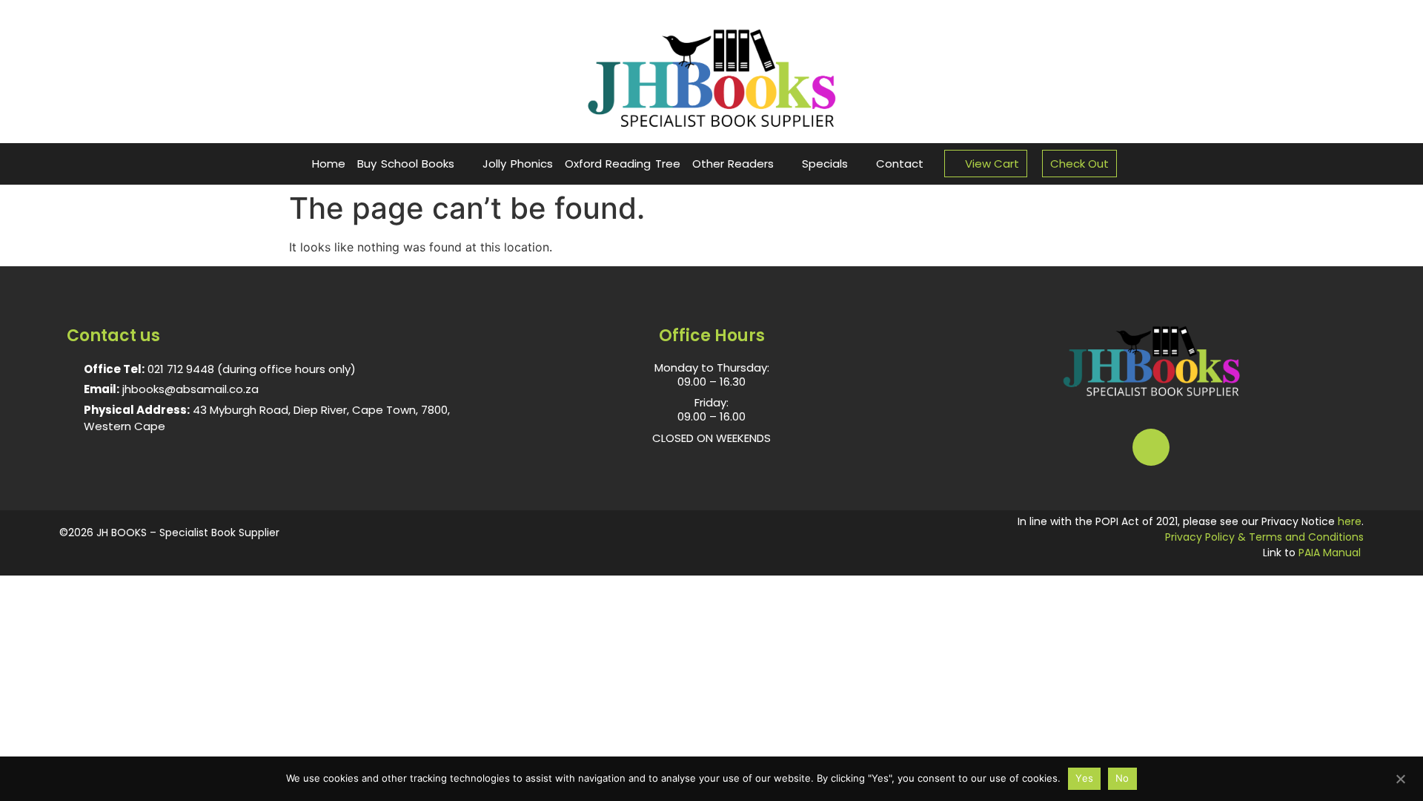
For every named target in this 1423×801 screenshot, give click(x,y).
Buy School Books (405, 163)
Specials (825, 163)
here (1349, 521)
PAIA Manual (1329, 552)
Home (328, 163)
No (1122, 778)
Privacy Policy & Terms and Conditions (1264, 537)
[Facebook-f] (1151, 447)
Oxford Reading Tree (622, 163)
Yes (1084, 778)
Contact (899, 163)
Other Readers (733, 163)
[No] (1400, 777)
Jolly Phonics (517, 163)
